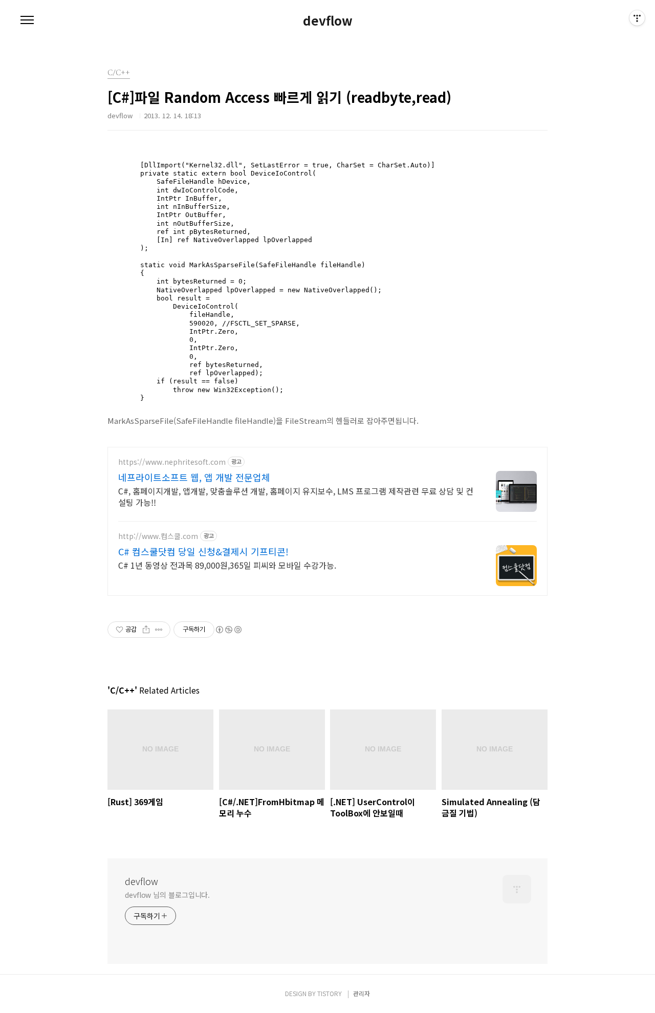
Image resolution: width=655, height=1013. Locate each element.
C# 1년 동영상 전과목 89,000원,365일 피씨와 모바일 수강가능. (227, 565)
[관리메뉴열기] (637, 18)
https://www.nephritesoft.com (172, 462)
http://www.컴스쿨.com (158, 536)
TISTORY (329, 993)
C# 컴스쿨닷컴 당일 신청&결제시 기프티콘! (203, 551)
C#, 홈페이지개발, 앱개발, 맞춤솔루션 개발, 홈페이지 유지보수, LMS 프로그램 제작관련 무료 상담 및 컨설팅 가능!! (295, 496)
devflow (328, 20)
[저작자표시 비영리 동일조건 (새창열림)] (228, 630)
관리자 (361, 993)
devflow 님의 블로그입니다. (167, 895)
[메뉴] (27, 20)
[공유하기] (146, 629)
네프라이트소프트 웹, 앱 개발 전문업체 (194, 477)
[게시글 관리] (158, 629)
